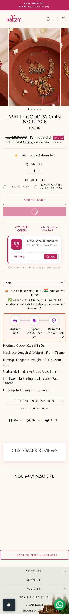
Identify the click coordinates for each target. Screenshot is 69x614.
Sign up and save (33, 597)
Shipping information (34, 401)
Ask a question (34, 408)
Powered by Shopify (34, 610)
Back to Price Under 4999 (37, 555)
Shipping (28, 142)
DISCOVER (33, 571)
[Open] (9, 605)
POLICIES (33, 588)
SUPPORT (33, 580)
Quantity (34, 164)
